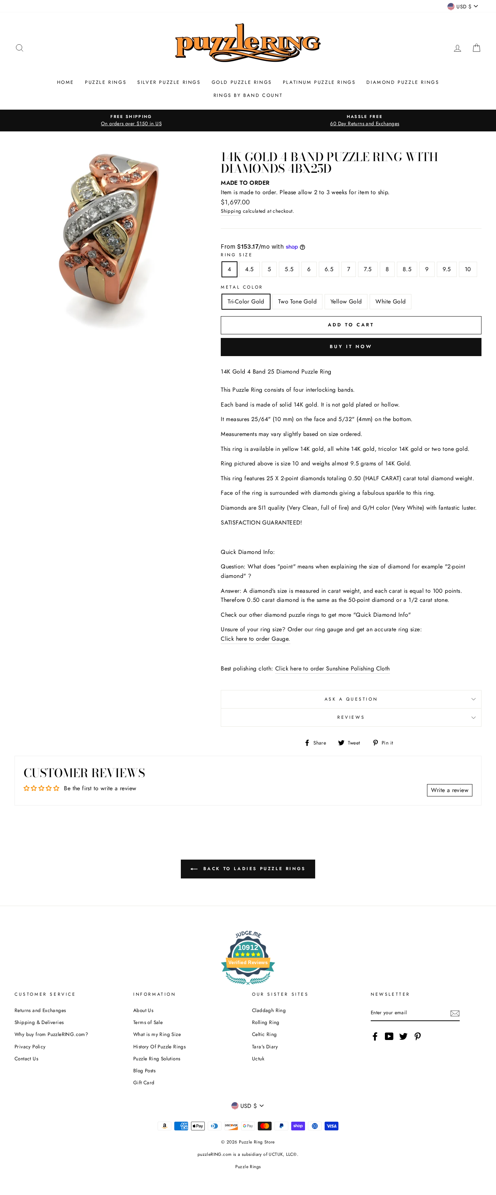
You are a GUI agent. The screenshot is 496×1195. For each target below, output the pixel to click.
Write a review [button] (449, 790)
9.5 (447, 269)
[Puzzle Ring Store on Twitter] (403, 1036)
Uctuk (258, 1058)
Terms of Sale (148, 1022)
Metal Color (242, 287)
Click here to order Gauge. (255, 639)
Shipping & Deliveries (39, 1022)
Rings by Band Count (248, 95)
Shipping (231, 211)
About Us (143, 1010)
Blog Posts (144, 1070)
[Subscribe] (455, 1013)
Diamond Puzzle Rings (402, 82)
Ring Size (237, 255)
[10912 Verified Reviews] (248, 986)
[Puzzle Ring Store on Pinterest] (417, 1036)
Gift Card (144, 1082)
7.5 (367, 269)
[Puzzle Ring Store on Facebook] (375, 1036)
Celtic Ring (264, 1034)
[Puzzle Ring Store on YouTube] (389, 1036)
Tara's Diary (265, 1046)
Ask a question (351, 699)
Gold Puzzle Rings (242, 82)
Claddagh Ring (269, 1010)
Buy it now (351, 346)
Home (65, 82)
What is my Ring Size (157, 1034)
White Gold (390, 301)
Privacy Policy (30, 1046)
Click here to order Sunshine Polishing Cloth (332, 668)
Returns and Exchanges (40, 1010)
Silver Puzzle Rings (168, 82)
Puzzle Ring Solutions (156, 1058)
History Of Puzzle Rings (159, 1046)
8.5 (407, 269)
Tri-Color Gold (246, 301)
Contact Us (26, 1058)
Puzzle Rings (105, 82)
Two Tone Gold (297, 301)
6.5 (329, 269)
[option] (131, 120)
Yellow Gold (346, 301)
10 (468, 269)
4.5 (249, 269)
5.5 (289, 269)
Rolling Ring (266, 1022)
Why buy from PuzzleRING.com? (51, 1034)
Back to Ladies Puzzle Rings (253, 868)
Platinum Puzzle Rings (319, 82)
